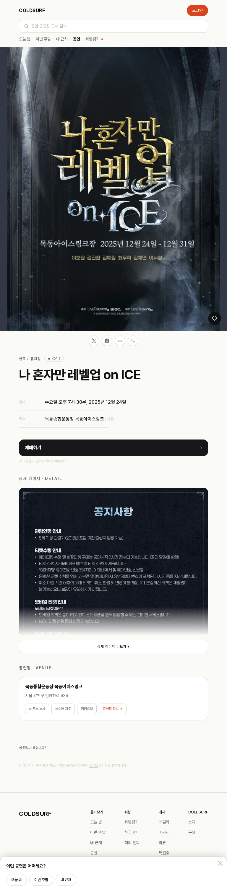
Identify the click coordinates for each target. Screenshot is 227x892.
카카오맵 (87, 709)
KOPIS (93, 766)
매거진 (164, 832)
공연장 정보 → (113, 709)
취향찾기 (92, 39)
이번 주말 (43, 39)
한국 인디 (132, 832)
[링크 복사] (120, 341)
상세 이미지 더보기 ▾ (113, 646)
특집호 (164, 853)
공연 (76, 39)
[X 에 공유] (94, 341)
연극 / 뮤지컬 (30, 359)
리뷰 (162, 842)
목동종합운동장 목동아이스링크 (74, 419)
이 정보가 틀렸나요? (32, 748)
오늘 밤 (24, 39)
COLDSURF (32, 10)
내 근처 (62, 39)
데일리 (164, 822)
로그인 (197, 10)
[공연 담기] (214, 318)
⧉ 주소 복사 (37, 709)
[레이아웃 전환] (133, 341)
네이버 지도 (63, 709)
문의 (191, 832)
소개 (191, 822)
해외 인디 (132, 842)
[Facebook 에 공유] (107, 341)
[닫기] (220, 863)
